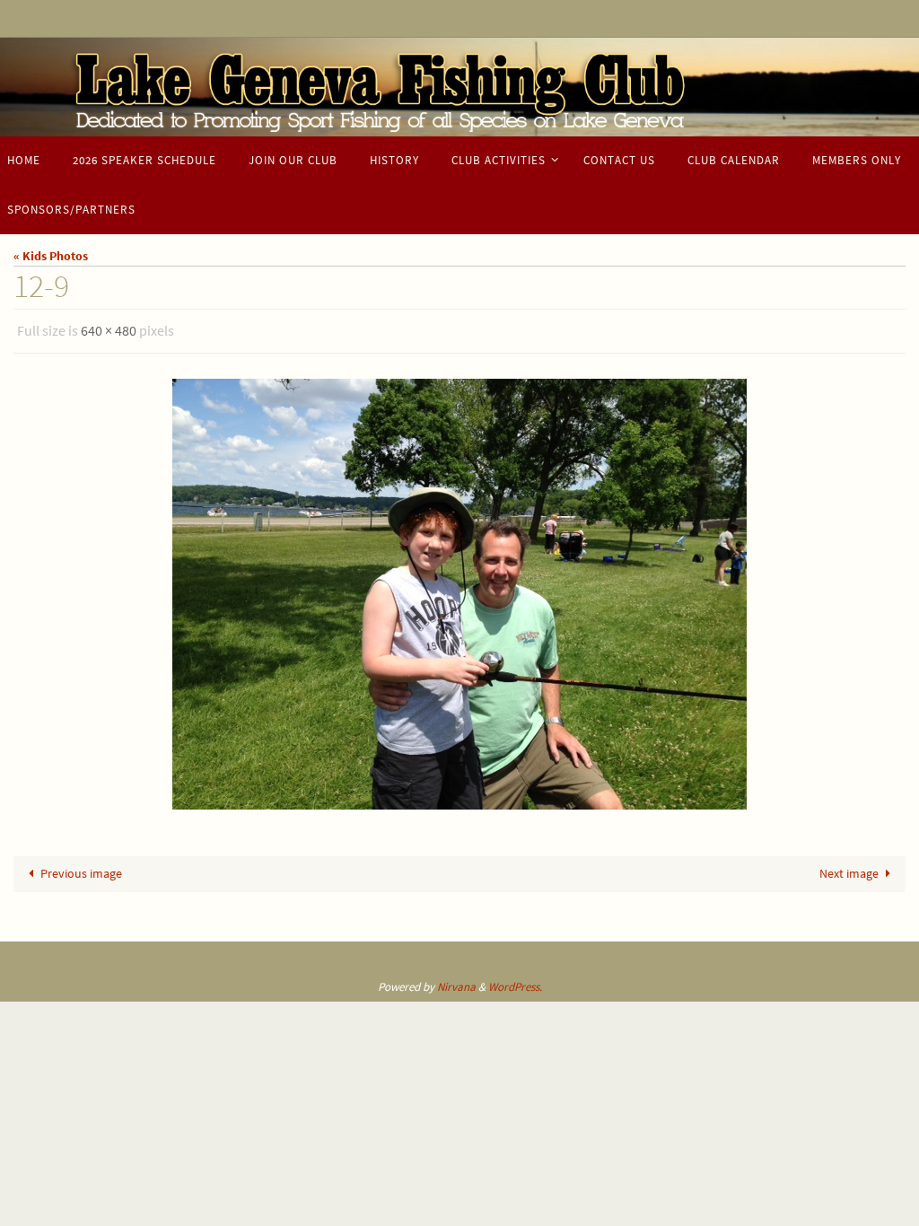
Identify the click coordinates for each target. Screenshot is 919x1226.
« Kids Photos (50, 256)
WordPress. (515, 981)
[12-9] (459, 588)
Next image (849, 869)
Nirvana (456, 981)
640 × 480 (108, 328)
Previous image (81, 869)
